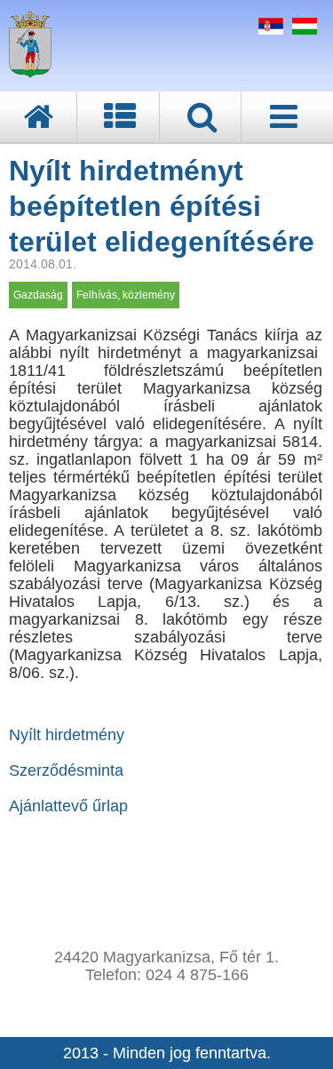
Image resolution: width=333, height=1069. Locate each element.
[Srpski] (268, 29)
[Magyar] (302, 29)
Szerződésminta (66, 770)
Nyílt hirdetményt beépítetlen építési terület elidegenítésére (161, 206)
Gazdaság (38, 295)
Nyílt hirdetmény (66, 735)
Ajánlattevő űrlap (68, 806)
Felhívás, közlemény (125, 295)
